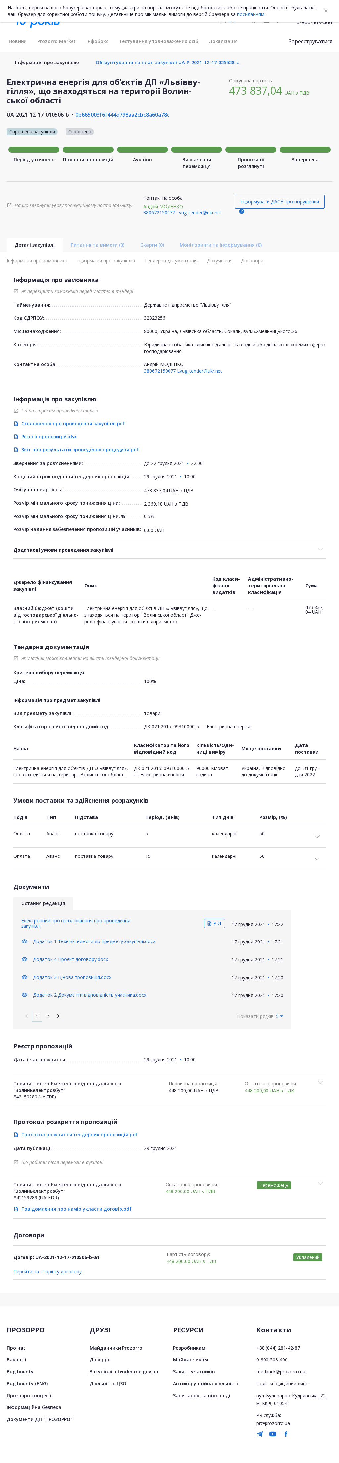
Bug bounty (20, 1371)
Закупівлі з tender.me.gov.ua (124, 1371)
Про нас (16, 1348)
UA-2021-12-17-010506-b (38, 114)
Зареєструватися (310, 41)
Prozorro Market (56, 41)
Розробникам (189, 1348)
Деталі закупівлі (35, 245)
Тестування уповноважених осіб (158, 41)
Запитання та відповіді (201, 1395)
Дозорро (100, 1360)
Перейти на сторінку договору (47, 1271)
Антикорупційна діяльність (206, 1383)
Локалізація (223, 41)
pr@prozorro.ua (273, 1423)
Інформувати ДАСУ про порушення (279, 201)
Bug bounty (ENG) (27, 1383)
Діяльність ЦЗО (108, 1383)
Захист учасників (194, 1371)
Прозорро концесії (29, 1395)
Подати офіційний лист (282, 1383)
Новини (18, 41)
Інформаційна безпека (34, 1407)
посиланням (250, 14)
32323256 (154, 318)
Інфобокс (97, 41)
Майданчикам (190, 1360)
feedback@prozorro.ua (280, 1371)
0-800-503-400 (314, 22)
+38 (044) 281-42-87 (278, 1348)
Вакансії (16, 1360)
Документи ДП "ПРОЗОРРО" (39, 1419)
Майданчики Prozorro (116, 1348)
